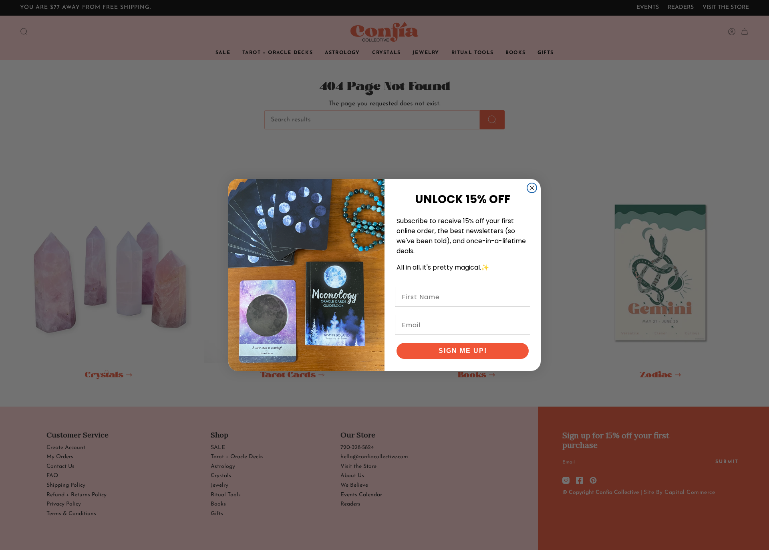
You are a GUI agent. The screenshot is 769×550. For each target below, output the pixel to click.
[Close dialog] (532, 188)
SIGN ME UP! (463, 350)
